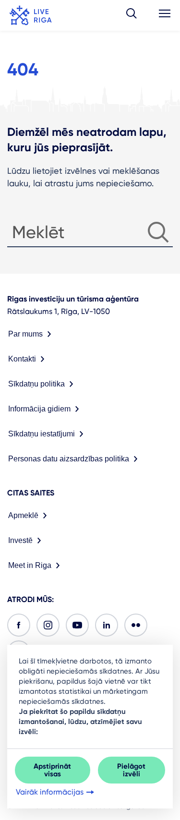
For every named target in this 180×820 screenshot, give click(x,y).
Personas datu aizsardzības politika (68, 459)
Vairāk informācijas (50, 791)
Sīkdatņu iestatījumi (41, 434)
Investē (20, 540)
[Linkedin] (106, 625)
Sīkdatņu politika (36, 384)
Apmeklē (23, 515)
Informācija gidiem (39, 409)
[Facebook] (18, 625)
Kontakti (22, 359)
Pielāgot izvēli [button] (131, 770)
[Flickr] (135, 625)
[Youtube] (77, 625)
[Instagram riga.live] (48, 625)
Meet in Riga (29, 565)
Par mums (25, 334)
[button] (131, 15)
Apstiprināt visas (52, 770)
